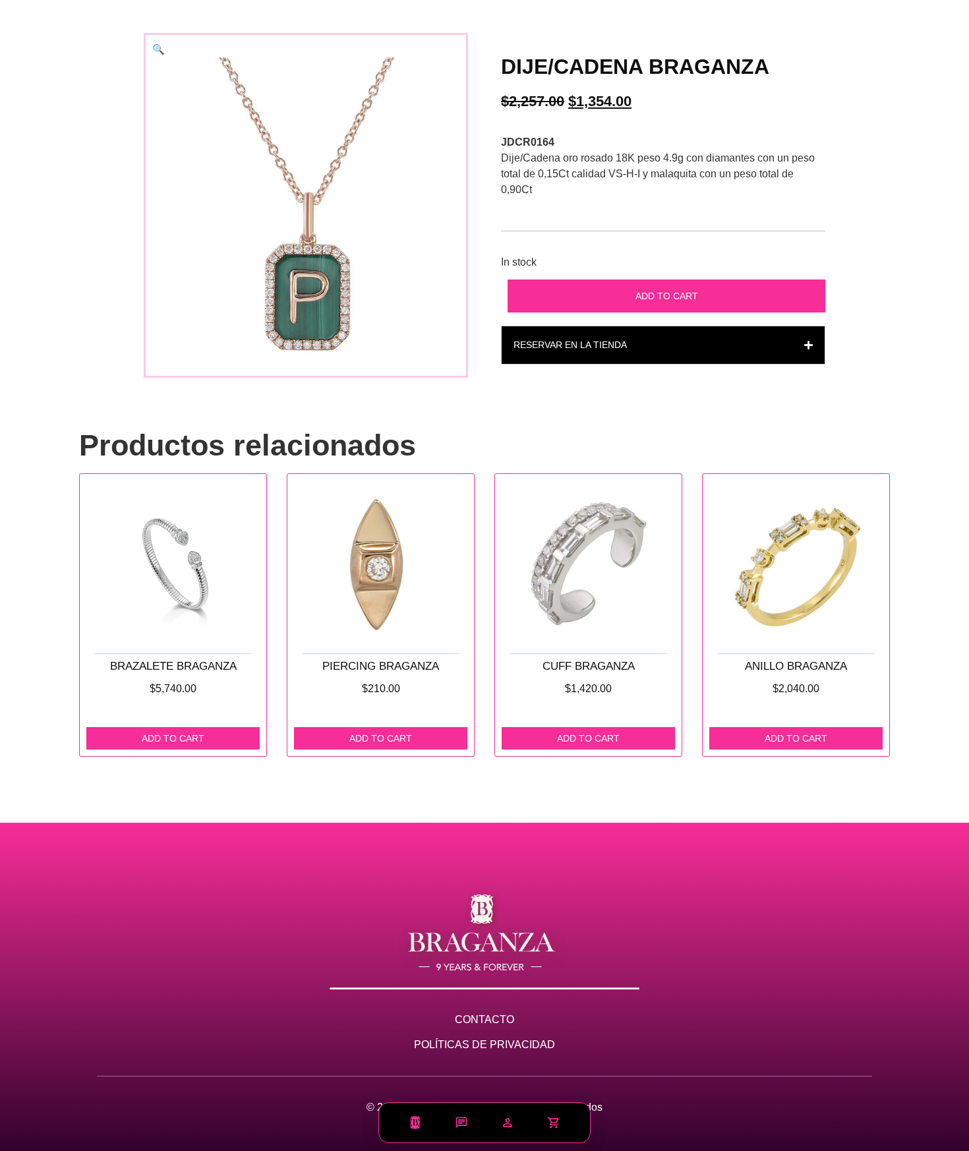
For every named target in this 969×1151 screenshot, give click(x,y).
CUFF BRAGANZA (589, 666)
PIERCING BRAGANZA (380, 666)
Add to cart (666, 296)
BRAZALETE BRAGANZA (173, 666)
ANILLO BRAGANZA (796, 666)
